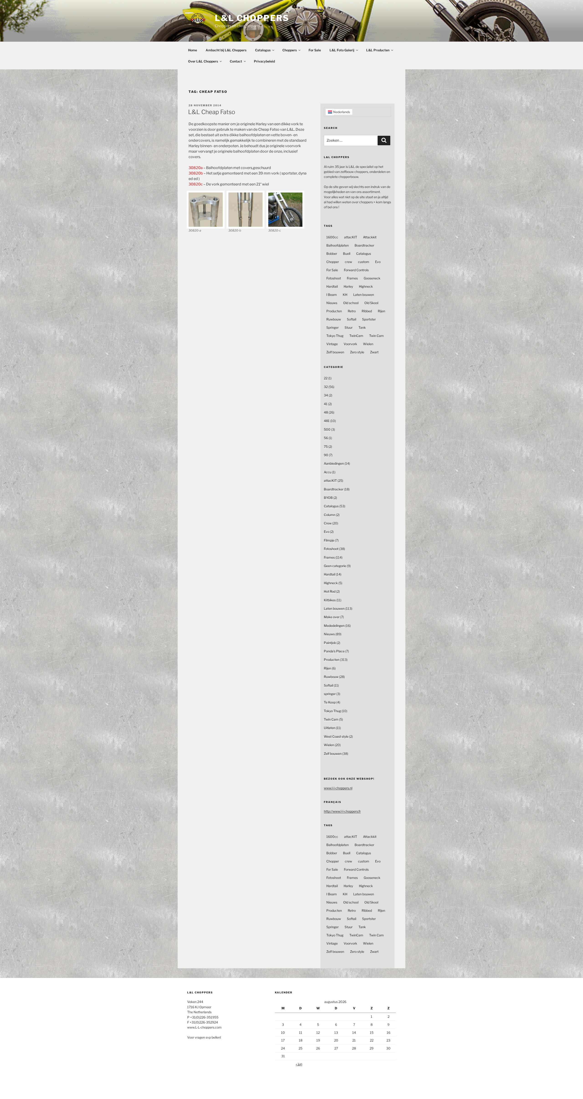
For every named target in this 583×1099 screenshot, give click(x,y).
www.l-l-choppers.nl (338, 788)
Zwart (374, 352)
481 (327, 421)
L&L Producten (377, 50)
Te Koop (330, 702)
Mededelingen (334, 626)
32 (326, 387)
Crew (328, 523)
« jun (299, 1064)
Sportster (369, 319)
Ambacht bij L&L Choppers (226, 50)
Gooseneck (372, 278)
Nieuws (331, 303)
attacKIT (350, 237)
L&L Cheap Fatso (211, 111)
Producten (334, 311)
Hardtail (332, 286)
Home (192, 50)
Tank (362, 327)
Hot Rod (329, 591)
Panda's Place (334, 651)
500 (327, 429)
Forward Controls (356, 270)
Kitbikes (330, 600)
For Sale (315, 50)
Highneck (366, 286)
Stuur (349, 327)
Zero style (357, 352)
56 (326, 438)
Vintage (332, 344)
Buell (346, 253)
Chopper (332, 262)
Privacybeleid (264, 61)
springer (330, 694)
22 (325, 378)
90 (326, 455)
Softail (351, 319)
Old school (350, 303)
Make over (332, 617)
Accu (327, 472)
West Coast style (336, 736)
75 (326, 446)
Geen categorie (335, 566)
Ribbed (367, 311)
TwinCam (356, 336)
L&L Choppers (252, 18)
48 (326, 412)
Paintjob (330, 643)
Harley (348, 286)
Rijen (381, 311)
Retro (352, 311)
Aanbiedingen (334, 463)
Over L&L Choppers (203, 61)
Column (329, 515)
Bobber (331, 253)
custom (363, 262)
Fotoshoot (333, 278)
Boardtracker (364, 245)
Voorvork (350, 344)
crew (348, 262)
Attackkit (369, 237)
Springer (332, 327)
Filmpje (329, 540)
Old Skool (371, 303)
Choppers (289, 50)
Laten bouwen (363, 295)
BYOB (328, 498)
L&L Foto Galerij (342, 50)
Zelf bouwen (335, 352)
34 (326, 395)
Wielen (368, 344)
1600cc (332, 237)
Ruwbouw (333, 319)
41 (325, 404)
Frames (352, 278)
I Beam (331, 295)
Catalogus (263, 50)
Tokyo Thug (334, 336)
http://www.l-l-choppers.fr (342, 811)
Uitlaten (329, 728)
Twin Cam (376, 336)
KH (345, 295)
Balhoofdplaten (337, 245)
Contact (236, 61)
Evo (378, 262)
